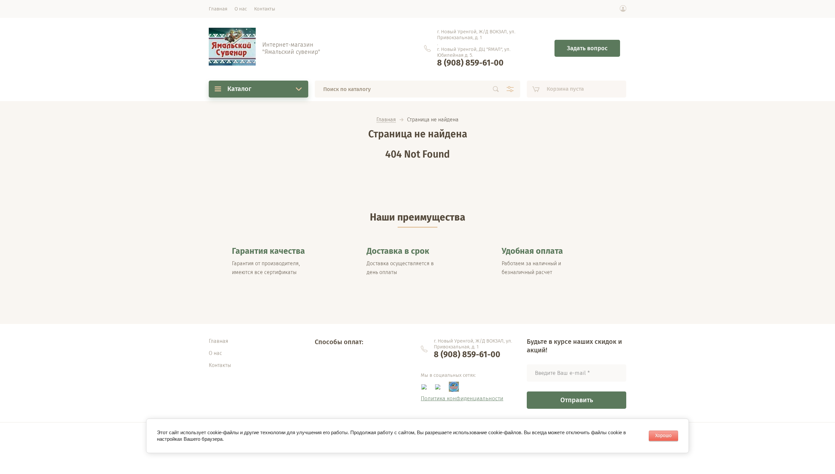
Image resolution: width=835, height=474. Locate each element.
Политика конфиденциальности (462, 398)
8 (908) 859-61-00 (470, 63)
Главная (386, 120)
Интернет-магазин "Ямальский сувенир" (291, 48)
